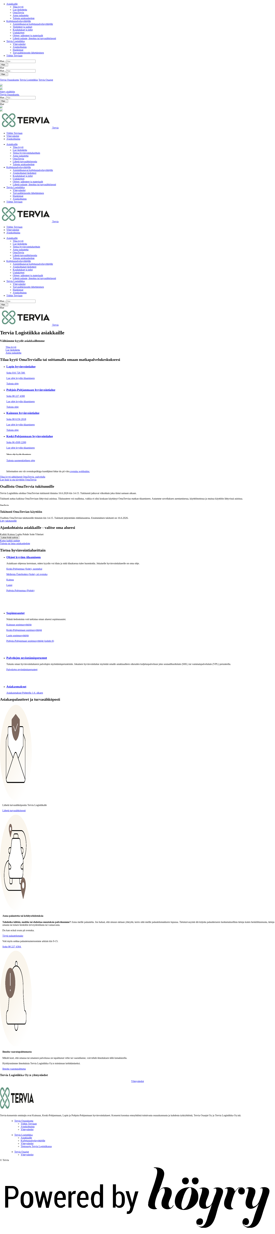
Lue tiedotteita (20, 9)
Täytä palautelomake (12, 935)
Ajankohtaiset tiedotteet (24, 173)
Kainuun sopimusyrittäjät (19, 624)
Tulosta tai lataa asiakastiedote (15, 543)
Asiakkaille (12, 4)
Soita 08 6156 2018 (16, 419)
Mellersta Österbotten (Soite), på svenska (26, 574)
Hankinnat (18, 49)
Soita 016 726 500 (15, 372)
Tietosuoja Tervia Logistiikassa (36, 1146)
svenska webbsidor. (80, 471)
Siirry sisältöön (7, 91)
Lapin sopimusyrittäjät (17, 635)
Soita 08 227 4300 (15, 396)
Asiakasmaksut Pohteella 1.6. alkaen (24, 692)
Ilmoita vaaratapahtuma (14, 1068)
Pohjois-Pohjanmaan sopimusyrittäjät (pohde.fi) (30, 641)
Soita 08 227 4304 (11, 946)
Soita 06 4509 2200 (16, 442)
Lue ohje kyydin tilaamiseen (20, 378)
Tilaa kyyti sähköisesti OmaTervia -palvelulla (22, 476)
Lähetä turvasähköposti (14, 810)
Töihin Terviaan (14, 55)
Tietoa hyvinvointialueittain (26, 153)
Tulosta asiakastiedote (24, 18)
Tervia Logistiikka (15, 41)
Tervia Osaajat (46, 79)
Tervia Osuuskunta (9, 79)
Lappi (9, 585)
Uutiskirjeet (18, 32)
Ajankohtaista (20, 47)
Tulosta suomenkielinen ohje (20, 460)
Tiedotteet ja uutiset (22, 27)
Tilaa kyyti (18, 6)
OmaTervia (18, 12)
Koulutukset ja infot (23, 29)
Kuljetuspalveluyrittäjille (18, 21)
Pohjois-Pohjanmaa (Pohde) (20, 590)
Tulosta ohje (12, 383)
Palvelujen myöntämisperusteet (21, 669)
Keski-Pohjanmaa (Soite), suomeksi (24, 568)
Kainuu (10, 579)
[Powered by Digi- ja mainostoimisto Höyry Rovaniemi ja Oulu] (137, 1232)
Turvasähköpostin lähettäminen (28, 52)
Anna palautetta (20, 15)
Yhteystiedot (19, 44)
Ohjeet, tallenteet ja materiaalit (28, 35)
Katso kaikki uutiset (10, 540)
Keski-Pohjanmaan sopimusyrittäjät (24, 630)
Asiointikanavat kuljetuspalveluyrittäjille (33, 24)
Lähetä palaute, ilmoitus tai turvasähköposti (34, 38)
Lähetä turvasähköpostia (25, 161)
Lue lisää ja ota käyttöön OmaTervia (18, 479)
